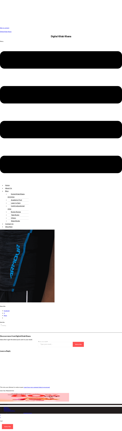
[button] (61, 111)
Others (13, 218)
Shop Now (8, 227)
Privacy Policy (7, 409)
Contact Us (9, 224)
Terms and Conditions (9, 410)
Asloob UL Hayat (27, 413)
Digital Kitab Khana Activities (16, 195)
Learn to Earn (15, 203)
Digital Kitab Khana (5, 31)
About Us (8, 188)
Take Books (15, 215)
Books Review (16, 212)
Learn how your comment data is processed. (37, 387)
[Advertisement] (57, 13)
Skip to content (4, 28)
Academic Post (16, 200)
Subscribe (78, 344)
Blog (6, 191)
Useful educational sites (16, 207)
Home (7, 185)
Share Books (15, 221)
